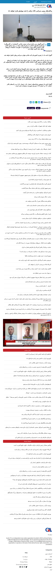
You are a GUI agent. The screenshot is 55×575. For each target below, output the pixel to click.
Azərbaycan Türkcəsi (46, 1)
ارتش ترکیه (31, 108)
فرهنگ (50, 561)
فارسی (35, 1)
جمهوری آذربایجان (48, 567)
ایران (51, 569)
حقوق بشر (49, 564)
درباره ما (26, 559)
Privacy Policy (24, 562)
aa (46, 45)
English (28, 1)
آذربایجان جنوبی (48, 554)
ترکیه (38, 108)
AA (49, 45)
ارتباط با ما (25, 556)
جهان (51, 556)
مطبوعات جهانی (48, 559)
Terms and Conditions (22, 564)
